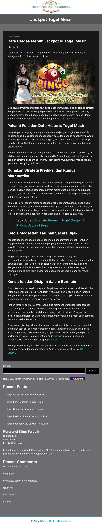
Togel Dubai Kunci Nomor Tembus (25, 409)
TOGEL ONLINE (13, 36)
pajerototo (52, 339)
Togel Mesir (71, 118)
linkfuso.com (10, 436)
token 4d (8, 487)
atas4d (7, 501)
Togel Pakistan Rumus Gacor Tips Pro (27, 416)
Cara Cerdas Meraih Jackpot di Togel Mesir (46, 41)
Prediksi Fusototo (12, 443)
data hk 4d (9, 439)
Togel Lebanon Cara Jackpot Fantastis (27, 423)
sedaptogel (9, 473)
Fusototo (23, 450)
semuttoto (8, 480)
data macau (9, 494)
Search (7, 366)
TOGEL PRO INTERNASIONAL (55, 521)
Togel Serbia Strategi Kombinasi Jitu (26, 394)
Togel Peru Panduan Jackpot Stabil (25, 402)
